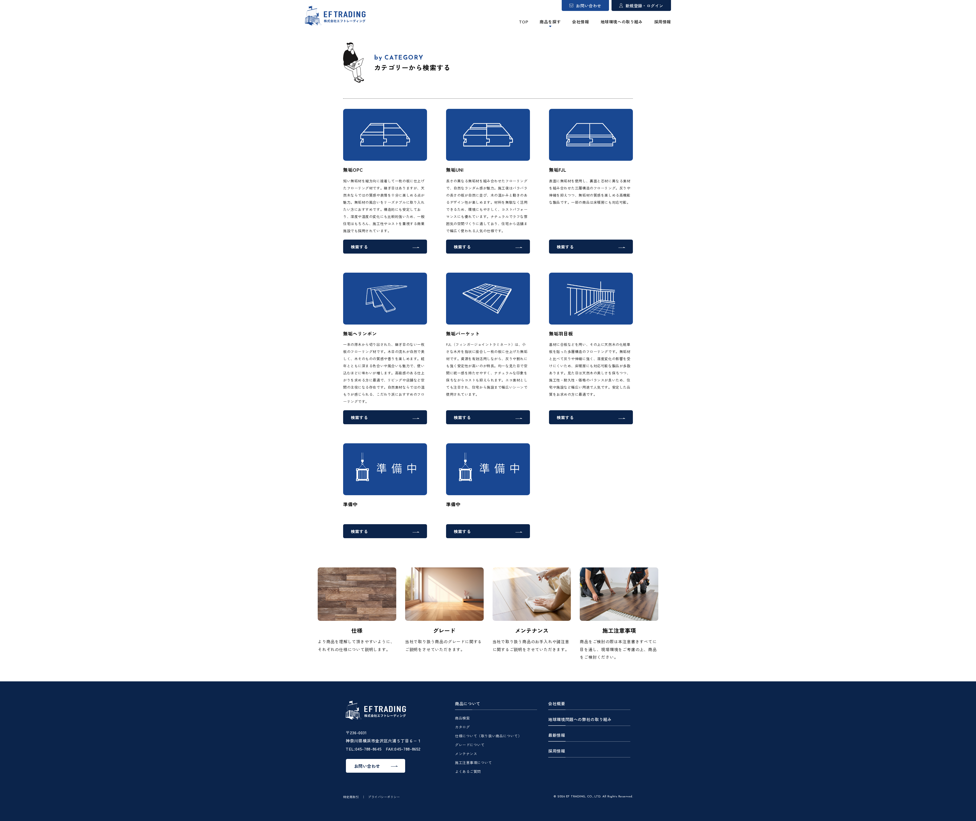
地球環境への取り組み (622, 22)
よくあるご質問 (468, 771)
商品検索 (462, 718)
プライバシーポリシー (384, 797)
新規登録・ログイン (644, 6)
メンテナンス (466, 753)
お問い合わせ (588, 6)
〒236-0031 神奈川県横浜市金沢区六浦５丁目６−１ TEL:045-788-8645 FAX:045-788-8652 (383, 740)
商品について (467, 704)
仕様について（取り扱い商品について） (488, 735)
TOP (523, 22)
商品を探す (550, 22)
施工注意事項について (473, 762)
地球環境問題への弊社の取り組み (580, 719)
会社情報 (580, 22)
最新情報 (556, 735)
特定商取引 (351, 797)
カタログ (462, 726)
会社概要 (556, 704)
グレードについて (469, 744)
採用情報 (662, 22)
